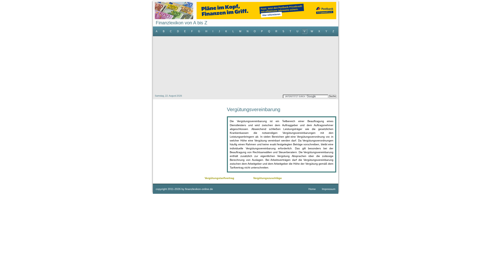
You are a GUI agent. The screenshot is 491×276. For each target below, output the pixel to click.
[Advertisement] (245, 65)
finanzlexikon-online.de (199, 189)
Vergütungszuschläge (267, 178)
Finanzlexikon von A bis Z (181, 22)
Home (312, 189)
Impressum (328, 189)
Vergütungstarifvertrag (219, 178)
